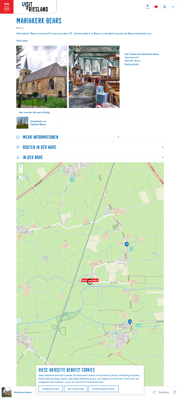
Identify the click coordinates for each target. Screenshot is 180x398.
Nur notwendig (76, 388)
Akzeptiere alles (50, 388)
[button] (90, 281)
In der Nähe (33, 157)
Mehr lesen (22, 40)
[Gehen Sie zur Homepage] (35, 6)
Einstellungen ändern (103, 388)
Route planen (132, 64)
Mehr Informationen (40, 137)
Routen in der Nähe (39, 147)
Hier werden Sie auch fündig (34, 112)
